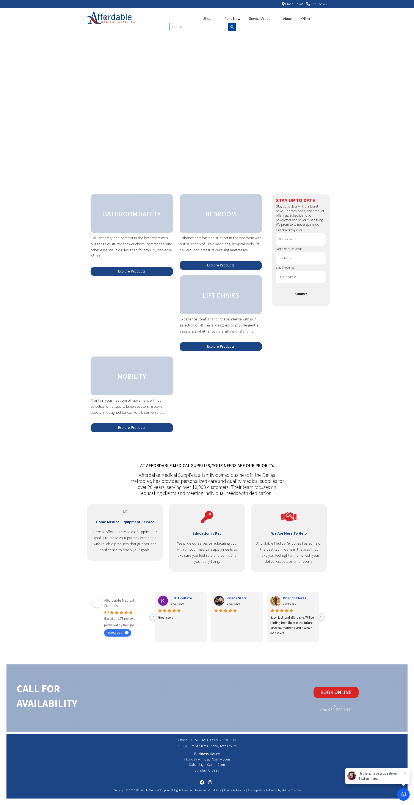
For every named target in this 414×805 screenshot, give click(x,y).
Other (305, 18)
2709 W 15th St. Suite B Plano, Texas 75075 (207, 746)
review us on (115, 632)
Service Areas (259, 18)
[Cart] (323, 18)
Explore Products (132, 271)
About (288, 18)
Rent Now (232, 18)
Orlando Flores (294, 598)
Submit (301, 294)
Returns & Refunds (234, 790)
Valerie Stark (237, 598)
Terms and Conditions (208, 790)
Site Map (252, 790)
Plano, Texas (294, 4)
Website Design (268, 790)
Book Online (336, 692)
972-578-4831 (320, 4)
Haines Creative (291, 790)
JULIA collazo (181, 598)
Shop (207, 18)
